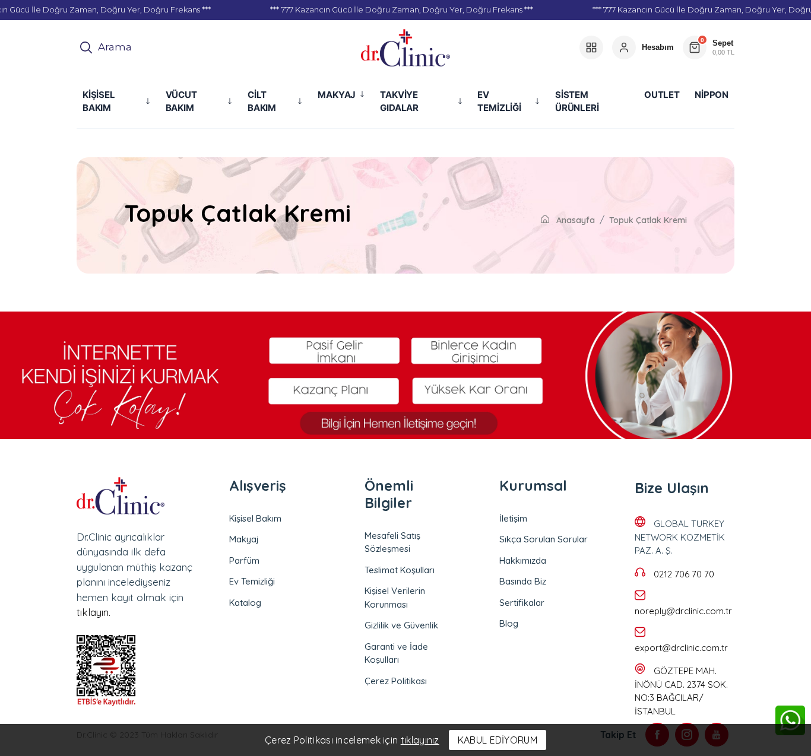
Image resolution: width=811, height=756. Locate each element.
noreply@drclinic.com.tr (683, 611)
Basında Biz (522, 581)
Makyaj (244, 539)
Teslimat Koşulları (400, 570)
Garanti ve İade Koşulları (396, 653)
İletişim (513, 518)
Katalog (245, 602)
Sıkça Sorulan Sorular (543, 539)
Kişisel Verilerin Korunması (395, 597)
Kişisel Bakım (255, 518)
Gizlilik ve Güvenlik (401, 625)
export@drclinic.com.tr (681, 647)
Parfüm (244, 560)
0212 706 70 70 (684, 574)
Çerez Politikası (396, 681)
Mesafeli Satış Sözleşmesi (392, 542)
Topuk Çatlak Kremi (648, 220)
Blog (508, 623)
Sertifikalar (521, 602)
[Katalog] (591, 47)
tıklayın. (93, 612)
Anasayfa (574, 220)
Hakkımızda (522, 560)
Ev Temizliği (252, 581)
